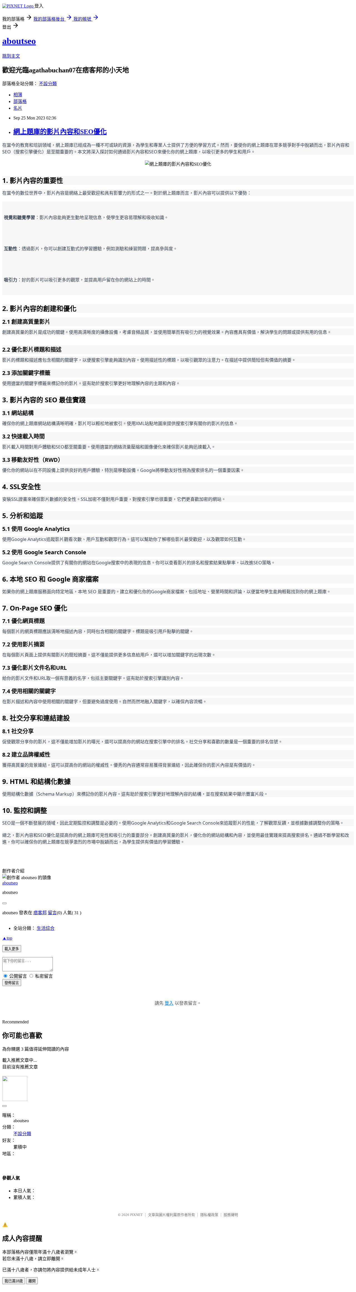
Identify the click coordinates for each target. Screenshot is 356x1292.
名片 (17, 108)
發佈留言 (11, 983)
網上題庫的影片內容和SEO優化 (60, 131)
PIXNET (136, 1215)
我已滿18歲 (13, 1281)
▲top (7, 938)
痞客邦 (40, 912)
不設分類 (48, 83)
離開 (32, 1281)
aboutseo (19, 41)
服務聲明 (231, 1215)
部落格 (20, 101)
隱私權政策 (209, 1215)
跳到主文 (11, 56)
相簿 (17, 94)
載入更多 (11, 949)
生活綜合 (46, 928)
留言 (52, 912)
